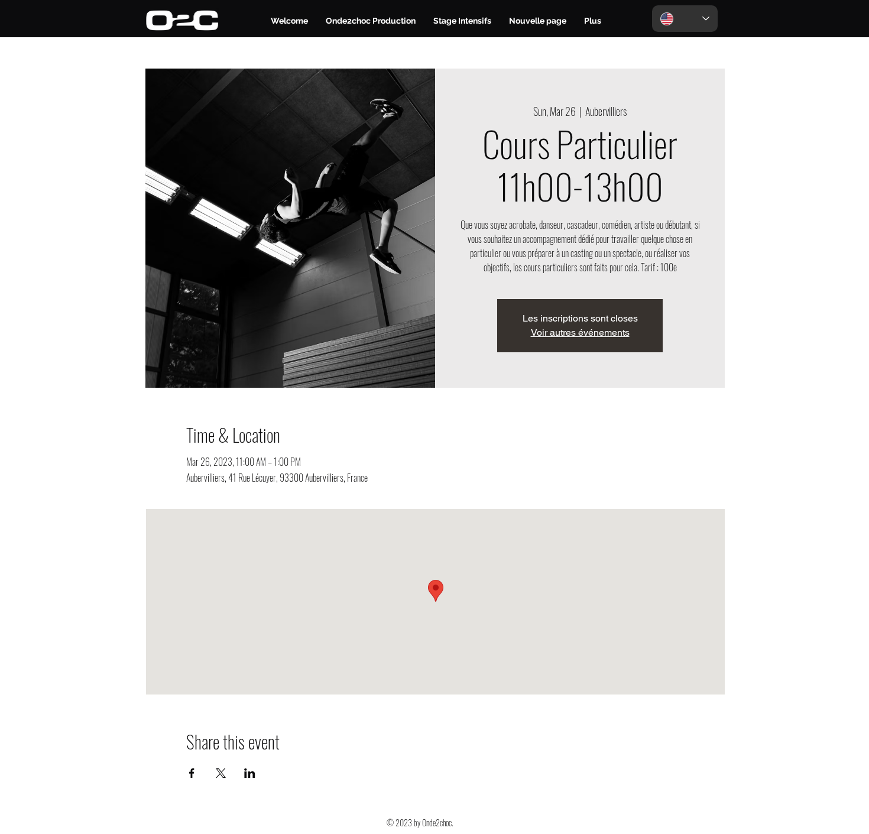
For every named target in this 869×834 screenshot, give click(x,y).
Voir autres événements (580, 332)
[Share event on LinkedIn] (249, 773)
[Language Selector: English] (685, 18)
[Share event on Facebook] (191, 773)
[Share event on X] (220, 773)
